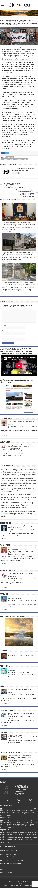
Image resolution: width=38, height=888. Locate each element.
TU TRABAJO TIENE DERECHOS (8, 570)
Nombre (4, 325)
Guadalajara (9, 20)
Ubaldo (29, 672)
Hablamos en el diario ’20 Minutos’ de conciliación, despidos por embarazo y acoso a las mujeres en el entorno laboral (21, 575)
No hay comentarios (23, 426)
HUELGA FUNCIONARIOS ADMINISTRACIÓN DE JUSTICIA (15, 159)
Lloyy (31, 655)
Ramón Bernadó (28, 556)
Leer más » (4, 435)
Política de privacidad (6, 872)
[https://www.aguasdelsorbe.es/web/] (19, 13)
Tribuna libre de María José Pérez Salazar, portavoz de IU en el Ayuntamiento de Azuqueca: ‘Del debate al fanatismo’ (17, 490)
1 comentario (21, 672)
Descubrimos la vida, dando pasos (17, 735)
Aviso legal (3, 869)
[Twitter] (19, 883)
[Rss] (16, 883)
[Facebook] (18, 883)
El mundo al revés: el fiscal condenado (18, 653)
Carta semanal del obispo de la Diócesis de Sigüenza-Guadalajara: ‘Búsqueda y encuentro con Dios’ (25, 193)
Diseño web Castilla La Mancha (22, 881)
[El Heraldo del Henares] (19, 5)
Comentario (5, 309)
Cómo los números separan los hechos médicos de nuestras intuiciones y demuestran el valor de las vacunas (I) (21, 423)
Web (3, 336)
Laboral (11, 59)
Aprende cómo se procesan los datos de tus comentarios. (16, 349)
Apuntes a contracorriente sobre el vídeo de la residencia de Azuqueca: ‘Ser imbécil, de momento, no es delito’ (22, 691)
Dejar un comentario (22, 59)
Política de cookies (5, 875)
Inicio (3, 20)
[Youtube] (21, 883)
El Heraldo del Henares (9, 58)
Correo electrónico (7, 331)
